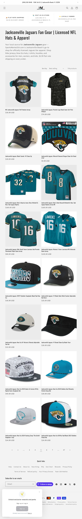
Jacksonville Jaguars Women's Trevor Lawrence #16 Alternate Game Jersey (58, 250)
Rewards (58, 467)
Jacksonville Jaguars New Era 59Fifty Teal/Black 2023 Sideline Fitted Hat (58, 436)
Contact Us (17, 467)
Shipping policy (59, 504)
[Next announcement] (77, 2)
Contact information (47, 504)
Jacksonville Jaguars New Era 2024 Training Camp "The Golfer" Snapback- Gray (22, 436)
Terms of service (72, 502)
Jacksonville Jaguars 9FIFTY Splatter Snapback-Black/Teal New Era (22, 297)
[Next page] (69, 450)
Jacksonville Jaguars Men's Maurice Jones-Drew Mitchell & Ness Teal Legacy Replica (21, 204)
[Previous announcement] (4, 2)
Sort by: (44, 68)
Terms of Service (20, 472)
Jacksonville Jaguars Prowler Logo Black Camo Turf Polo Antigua (57, 110)
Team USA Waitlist (61, 472)
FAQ (42, 467)
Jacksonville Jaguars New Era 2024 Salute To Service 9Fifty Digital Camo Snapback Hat (21, 390)
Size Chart (49, 467)
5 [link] (41, 450)
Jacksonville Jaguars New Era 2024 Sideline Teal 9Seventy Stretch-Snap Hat (57, 390)
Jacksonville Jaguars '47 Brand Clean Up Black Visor (56, 342)
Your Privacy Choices (46, 472)
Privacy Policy (67, 467)
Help (10, 467)
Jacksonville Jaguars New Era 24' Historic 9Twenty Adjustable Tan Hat (22, 343)
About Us (26, 467)
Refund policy (32, 472)
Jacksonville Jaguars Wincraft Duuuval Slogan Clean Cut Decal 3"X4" (58, 157)
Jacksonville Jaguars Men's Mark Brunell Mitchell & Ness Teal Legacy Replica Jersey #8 (58, 204)
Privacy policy (62, 502)
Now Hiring (35, 467)
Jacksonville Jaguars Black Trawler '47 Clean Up (18, 156)
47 (64, 450)
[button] (4, 8)
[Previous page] (12, 450)
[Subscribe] (33, 484)
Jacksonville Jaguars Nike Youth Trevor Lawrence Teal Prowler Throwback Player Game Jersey (22, 250)
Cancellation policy (71, 504)
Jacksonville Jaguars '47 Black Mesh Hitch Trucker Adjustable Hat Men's (58, 297)
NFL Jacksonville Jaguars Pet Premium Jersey (17, 110)
